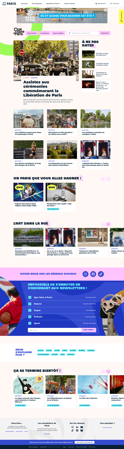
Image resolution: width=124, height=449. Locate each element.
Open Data (71, 447)
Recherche (104, 33)
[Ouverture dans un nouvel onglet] (85, 274)
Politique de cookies (81, 447)
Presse (64, 447)
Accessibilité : (50, 447)
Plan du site (92, 447)
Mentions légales (33, 447)
